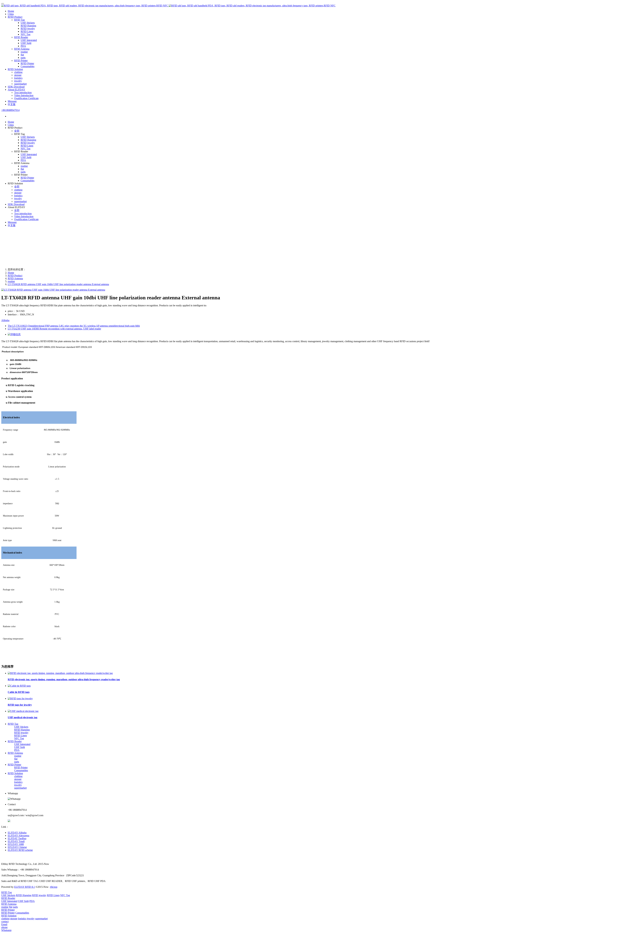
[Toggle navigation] (2, 3)
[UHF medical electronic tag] (23, 711)
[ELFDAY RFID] (310, 5)
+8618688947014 (10, 110)
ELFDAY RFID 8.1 (24, 887)
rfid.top (53, 887)
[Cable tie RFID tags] (19, 685)
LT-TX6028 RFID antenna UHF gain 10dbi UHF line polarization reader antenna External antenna (58, 284)
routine (11, 281)
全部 (16, 130)
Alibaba (5, 320)
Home (11, 11)
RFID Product (15, 275)
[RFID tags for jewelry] (20, 698)
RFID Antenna (15, 278)
